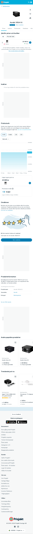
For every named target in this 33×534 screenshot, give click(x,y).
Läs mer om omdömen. (7, 210)
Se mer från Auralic (6, 302)
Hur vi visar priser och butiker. (16, 51)
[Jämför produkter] (30, 18)
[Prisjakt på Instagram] (18, 526)
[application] (16, 158)
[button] (30, 10)
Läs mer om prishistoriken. (24, 129)
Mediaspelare (6, 6)
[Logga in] (31, 2)
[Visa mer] (2, 42)
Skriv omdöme (19, 25)
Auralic (15, 292)
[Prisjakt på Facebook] (15, 526)
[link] (9, 353)
